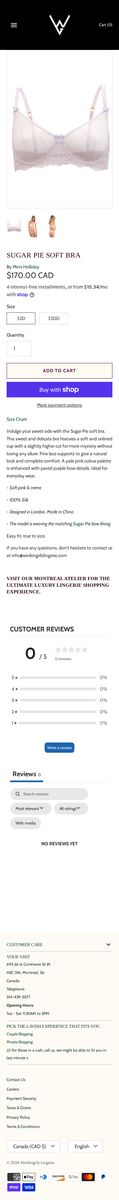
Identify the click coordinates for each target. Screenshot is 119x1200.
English (82, 1146)
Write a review (59, 747)
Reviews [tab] (27, 774)
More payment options (59, 405)
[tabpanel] (59, 851)
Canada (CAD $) (29, 1146)
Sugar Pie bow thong (91, 524)
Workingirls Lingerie (37, 1162)
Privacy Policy (18, 1117)
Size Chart (17, 419)
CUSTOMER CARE (25, 944)
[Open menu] (14, 25)
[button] (59, 677)
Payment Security (21, 1098)
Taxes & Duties (19, 1107)
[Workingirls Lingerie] (59, 25)
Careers (13, 1089)
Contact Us (16, 1079)
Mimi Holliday (26, 267)
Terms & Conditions (23, 1126)
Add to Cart (59, 371)
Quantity (15, 335)
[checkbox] (25, 823)
